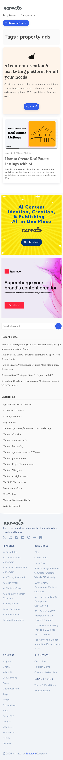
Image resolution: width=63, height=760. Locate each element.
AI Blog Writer (11, 603)
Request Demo (42, 666)
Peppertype (9, 705)
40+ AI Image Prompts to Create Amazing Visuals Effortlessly (46, 573)
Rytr (5, 710)
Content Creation (12, 434)
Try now (30, 106)
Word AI (7, 672)
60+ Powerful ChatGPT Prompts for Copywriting (47, 601)
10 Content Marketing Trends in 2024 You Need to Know (46, 630)
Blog (36, 552)
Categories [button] (27, 15)
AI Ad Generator (12, 609)
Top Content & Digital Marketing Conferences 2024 (47, 644)
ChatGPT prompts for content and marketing (27, 428)
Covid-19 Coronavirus (14, 482)
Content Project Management (19, 464)
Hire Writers (9, 493)
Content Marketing (13, 446)
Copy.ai (7, 721)
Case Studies (41, 557)
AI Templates (10, 552)
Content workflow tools (15, 476)
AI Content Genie (12, 588)
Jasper (6, 694)
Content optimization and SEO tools (22, 452)
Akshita (27, 153)
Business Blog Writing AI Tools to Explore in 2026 (27, 375)
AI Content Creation (13, 410)
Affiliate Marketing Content (17, 404)
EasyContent (10, 677)
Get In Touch (41, 661)
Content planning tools (15, 458)
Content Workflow (12, 470)
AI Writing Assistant (14, 577)
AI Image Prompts (12, 416)
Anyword (8, 661)
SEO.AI (6, 738)
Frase (6, 683)
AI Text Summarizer (13, 620)
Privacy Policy (42, 690)
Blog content (9, 422)
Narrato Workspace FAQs (16, 499)
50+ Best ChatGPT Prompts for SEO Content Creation (44, 616)
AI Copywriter (10, 582)
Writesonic (9, 732)
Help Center (41, 563)
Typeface (31, 753)
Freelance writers (12, 488)
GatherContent (11, 688)
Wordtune (8, 727)
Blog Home (9, 15)
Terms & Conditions (45, 685)
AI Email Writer (11, 614)
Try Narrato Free (14, 23)
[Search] (58, 326)
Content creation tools (15, 440)
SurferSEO (8, 716)
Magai (6, 699)
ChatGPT (8, 666)
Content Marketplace (45, 672)
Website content (11, 505)
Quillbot (7, 743)
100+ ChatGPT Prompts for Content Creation (45, 587)
